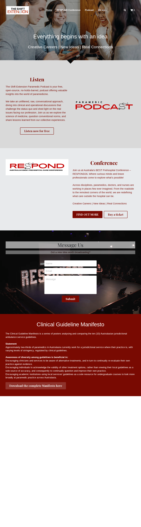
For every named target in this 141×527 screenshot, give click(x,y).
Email (49, 271)
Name (49, 263)
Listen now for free (37, 131)
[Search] (125, 10)
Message (51, 279)
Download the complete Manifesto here (35, 386)
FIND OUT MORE (87, 214)
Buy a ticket (115, 214)
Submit (70, 299)
